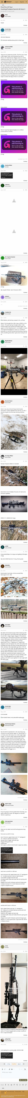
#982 (26, 34)
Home (2, 1092)
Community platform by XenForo (13, 1095)
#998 (26, 826)
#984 (26, 170)
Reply (26, 25)
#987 (26, 301)
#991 (26, 461)
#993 (26, 570)
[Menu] (2, 2)
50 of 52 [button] (14, 1064)
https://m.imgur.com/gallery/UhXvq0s (17, 554)
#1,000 (25, 1044)
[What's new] (26, 1)
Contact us (3, 1091)
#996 (26, 729)
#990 (26, 406)
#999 (26, 951)
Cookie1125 (17, 320)
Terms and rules (10, 1091)
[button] (2, 1069)
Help (23, 1091)
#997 (26, 809)
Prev (9, 1064)
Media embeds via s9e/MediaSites (7, 1096)
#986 (26, 262)
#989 (26, 346)
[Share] (24, 20)
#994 (26, 630)
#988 (26, 317)
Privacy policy (18, 1091)
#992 (26, 551)
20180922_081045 (7, 320)
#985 (26, 190)
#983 (26, 52)
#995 (26, 711)
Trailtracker (4, 11)
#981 (26, 20)
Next (19, 1064)
